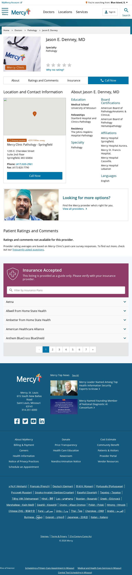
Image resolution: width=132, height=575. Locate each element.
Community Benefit (108, 445)
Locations (65, 12)
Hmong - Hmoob (116, 504)
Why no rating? (55, 69)
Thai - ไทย (76, 510)
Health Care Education (66, 450)
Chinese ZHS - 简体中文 (22, 510)
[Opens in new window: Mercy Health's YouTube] (33, 421)
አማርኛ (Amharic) (18, 486)
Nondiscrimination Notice (66, 461)
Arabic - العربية (115, 510)
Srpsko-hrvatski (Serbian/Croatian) (54, 492)
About (15, 80)
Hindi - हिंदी (47, 498)
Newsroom (66, 456)
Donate (66, 439)
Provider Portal (108, 456)
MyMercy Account (10, 2)
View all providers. (74, 208)
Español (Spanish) (87, 492)
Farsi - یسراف (45, 510)
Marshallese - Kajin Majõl (20, 504)
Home (6, 30)
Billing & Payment (24, 445)
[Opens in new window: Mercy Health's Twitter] (25, 421)
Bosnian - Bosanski (86, 498)
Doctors (48, 12)
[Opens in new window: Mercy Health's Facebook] (17, 421)
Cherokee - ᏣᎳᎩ (94, 510)
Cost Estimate (108, 439)
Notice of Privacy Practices (24, 461)
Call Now (110, 80)
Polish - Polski (96, 504)
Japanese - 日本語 (77, 517)
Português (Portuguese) (109, 486)
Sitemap (45, 536)
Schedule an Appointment (24, 467)
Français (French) (40, 486)
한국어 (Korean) (84, 486)
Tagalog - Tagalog (110, 492)
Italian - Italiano (99, 517)
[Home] (21, 12)
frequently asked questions (28, 249)
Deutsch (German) (63, 486)
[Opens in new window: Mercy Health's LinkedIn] (42, 421)
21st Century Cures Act (81, 536)
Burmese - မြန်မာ (33, 517)
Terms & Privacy (59, 536)
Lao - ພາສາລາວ (64, 498)
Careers (23, 450)
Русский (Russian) (21, 492)
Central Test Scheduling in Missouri (75, 572)
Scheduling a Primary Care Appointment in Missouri (49, 568)
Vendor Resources (108, 461)
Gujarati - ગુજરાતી (54, 517)
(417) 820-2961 (24, 164)
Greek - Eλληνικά (110, 498)
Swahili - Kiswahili (47, 504)
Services (82, 12)
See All (75, 375)
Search (126, 15)
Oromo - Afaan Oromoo (72, 504)
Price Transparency (66, 445)
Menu (5, 14)
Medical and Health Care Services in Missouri (99, 568)
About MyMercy (24, 439)
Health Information (24, 456)
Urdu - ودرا (62, 510)
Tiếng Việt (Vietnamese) (25, 498)
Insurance (73, 80)
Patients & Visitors (108, 450)
